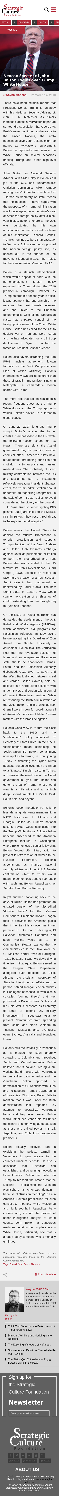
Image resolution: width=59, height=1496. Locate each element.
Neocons (35, 1264)
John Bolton (24, 1264)
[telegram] (14, 22)
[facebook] (10, 1455)
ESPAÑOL (6, 22)
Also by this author (11, 1317)
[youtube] (36, 1455)
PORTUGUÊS (24, 22)
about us (27, 1469)
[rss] (42, 1455)
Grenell (13, 1264)
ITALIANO (43, 22)
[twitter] (16, 1455)
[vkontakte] (29, 1455)
